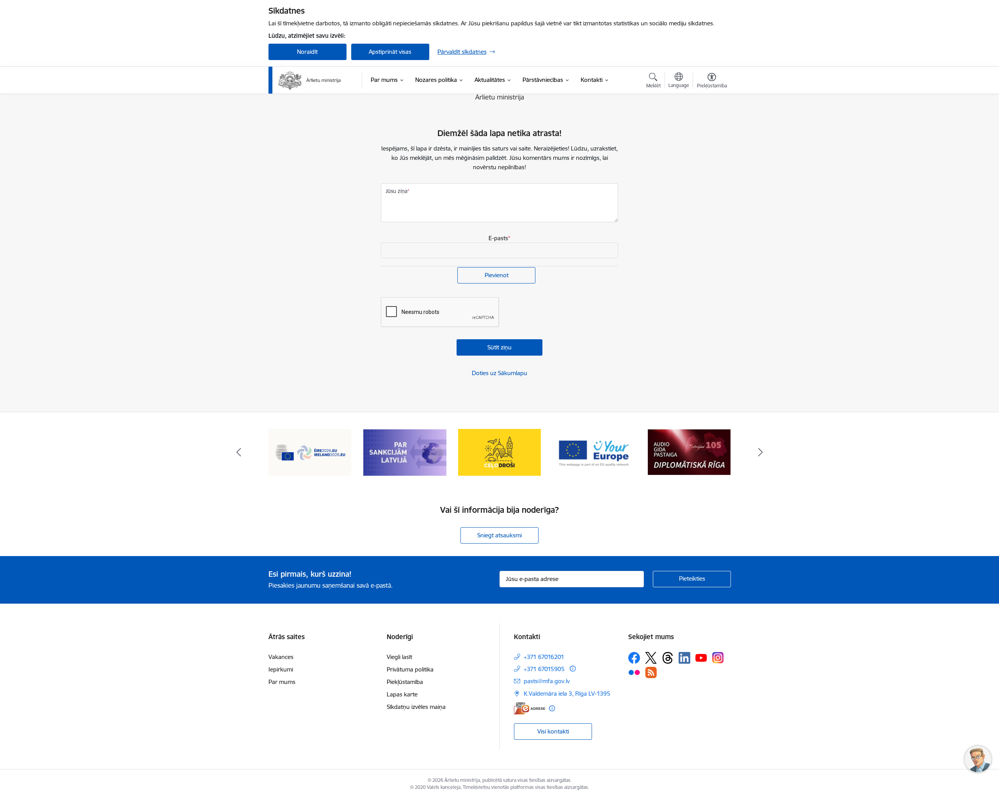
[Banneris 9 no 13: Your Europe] (594, 451)
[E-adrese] (529, 708)
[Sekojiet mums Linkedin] (684, 658)
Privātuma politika (410, 669)
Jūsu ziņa (396, 191)
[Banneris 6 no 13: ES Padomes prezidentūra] (310, 451)
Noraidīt (307, 51)
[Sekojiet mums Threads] (668, 658)
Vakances (280, 657)
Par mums (281, 682)
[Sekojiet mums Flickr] (634, 672)
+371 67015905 (544, 669)
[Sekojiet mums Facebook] (634, 658)
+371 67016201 (544, 657)
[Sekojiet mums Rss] (651, 672)
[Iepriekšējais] (239, 452)
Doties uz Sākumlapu (499, 373)
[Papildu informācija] (573, 668)
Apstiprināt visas (390, 51)
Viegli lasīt (399, 657)
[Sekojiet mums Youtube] (701, 657)
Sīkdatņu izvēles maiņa (416, 706)
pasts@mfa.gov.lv (547, 681)
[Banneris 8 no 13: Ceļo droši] (499, 451)
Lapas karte (402, 694)
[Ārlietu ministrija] (309, 80)
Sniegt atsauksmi (499, 535)
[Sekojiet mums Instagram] (718, 657)
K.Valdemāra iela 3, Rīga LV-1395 (567, 693)
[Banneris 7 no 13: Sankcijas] (404, 451)
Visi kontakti (553, 731)
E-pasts (498, 238)
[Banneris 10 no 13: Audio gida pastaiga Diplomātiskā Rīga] (689, 451)
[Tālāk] (760, 452)
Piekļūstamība (405, 682)
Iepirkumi (280, 669)
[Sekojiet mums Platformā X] (651, 658)
